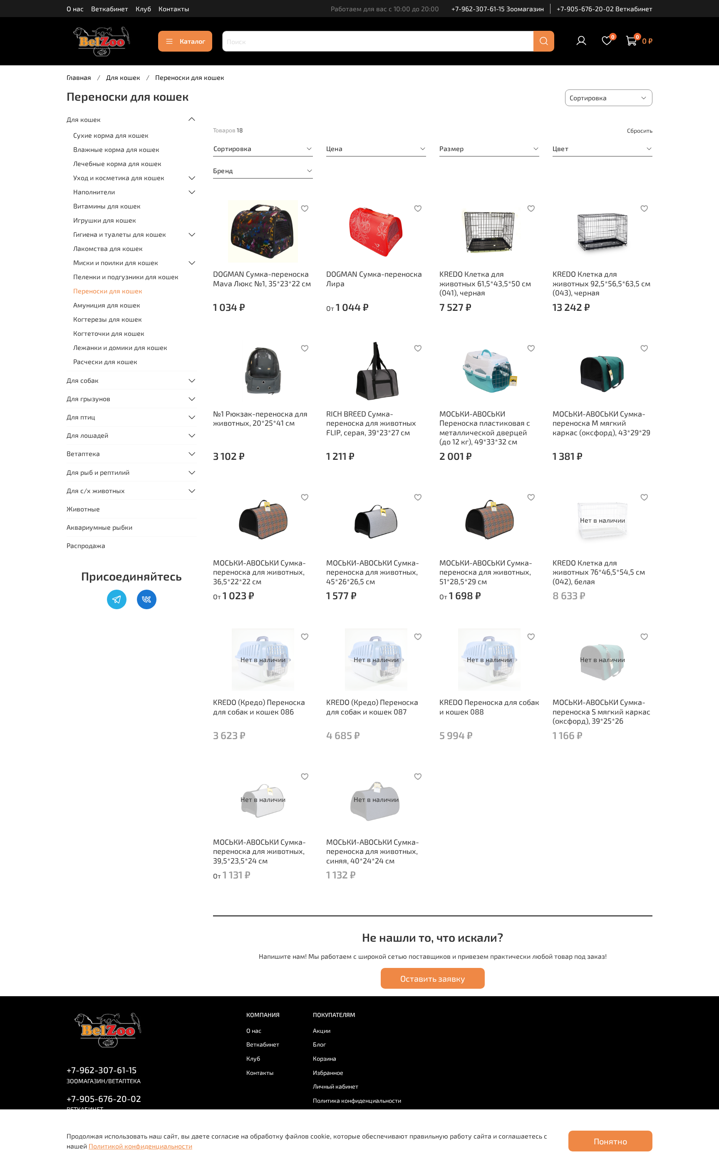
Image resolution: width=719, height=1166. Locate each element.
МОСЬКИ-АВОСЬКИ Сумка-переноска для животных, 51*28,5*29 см (485, 572)
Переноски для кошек (107, 291)
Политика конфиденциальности (357, 1100)
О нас (75, 8)
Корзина (324, 1058)
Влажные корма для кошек (116, 149)
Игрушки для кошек (104, 220)
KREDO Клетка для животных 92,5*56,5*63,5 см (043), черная (601, 283)
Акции (321, 1030)
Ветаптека (83, 453)
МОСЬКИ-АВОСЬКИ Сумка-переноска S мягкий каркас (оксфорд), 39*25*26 (601, 711)
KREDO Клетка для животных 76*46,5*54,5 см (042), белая (599, 572)
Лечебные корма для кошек (117, 163)
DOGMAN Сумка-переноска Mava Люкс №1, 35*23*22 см (262, 278)
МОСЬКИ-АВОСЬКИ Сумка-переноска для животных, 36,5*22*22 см (259, 572)
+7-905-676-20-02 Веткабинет (604, 8)
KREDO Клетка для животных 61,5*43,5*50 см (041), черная (485, 283)
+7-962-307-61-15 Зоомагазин (497, 8)
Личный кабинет (335, 1086)
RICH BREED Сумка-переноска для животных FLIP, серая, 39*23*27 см (371, 423)
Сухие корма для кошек (111, 135)
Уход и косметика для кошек (118, 177)
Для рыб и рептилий (98, 472)
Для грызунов (88, 398)
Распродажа (86, 545)
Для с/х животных (96, 490)
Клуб (143, 8)
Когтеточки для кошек (108, 333)
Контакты (174, 8)
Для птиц (81, 417)
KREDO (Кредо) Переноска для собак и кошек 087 (372, 706)
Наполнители (94, 192)
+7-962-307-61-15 (101, 1069)
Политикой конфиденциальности (140, 1146)
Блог (319, 1044)
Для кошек (123, 77)
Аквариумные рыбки (99, 527)
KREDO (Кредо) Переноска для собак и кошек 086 (259, 706)
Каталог (192, 41)
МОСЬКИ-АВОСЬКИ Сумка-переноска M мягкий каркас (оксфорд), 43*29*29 (601, 423)
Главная (79, 77)
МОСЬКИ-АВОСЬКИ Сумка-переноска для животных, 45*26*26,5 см (372, 572)
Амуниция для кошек (106, 305)
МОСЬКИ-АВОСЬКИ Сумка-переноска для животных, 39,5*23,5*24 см (259, 851)
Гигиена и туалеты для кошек (119, 234)
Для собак (83, 380)
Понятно (610, 1141)
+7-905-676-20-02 (104, 1098)
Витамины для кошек (107, 206)
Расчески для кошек (105, 361)
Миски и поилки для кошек (115, 262)
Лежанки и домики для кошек (120, 347)
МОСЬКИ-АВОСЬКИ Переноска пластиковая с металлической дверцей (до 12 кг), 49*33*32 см (484, 428)
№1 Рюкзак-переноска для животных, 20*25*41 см (260, 418)
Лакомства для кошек (108, 248)
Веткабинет (109, 8)
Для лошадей (87, 435)
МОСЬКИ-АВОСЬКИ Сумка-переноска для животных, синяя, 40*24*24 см (372, 851)
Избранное (328, 1072)
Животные (83, 509)
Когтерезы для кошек (107, 319)
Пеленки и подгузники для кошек (126, 276)
